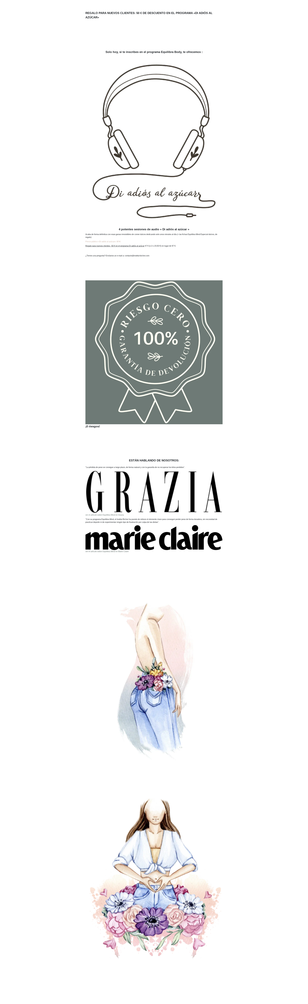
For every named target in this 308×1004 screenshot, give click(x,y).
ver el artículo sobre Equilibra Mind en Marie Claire (107, 551)
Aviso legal (185, 990)
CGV (176, 990)
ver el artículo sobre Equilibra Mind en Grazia (104, 515)
